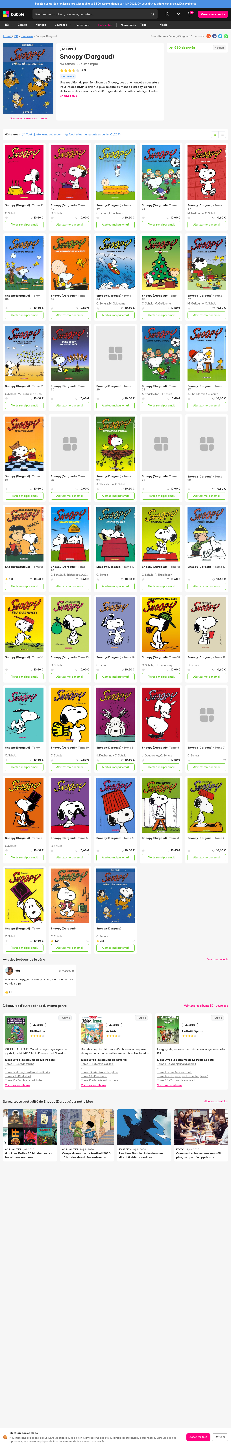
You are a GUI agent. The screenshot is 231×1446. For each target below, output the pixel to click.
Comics (22, 24)
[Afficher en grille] (214, 134)
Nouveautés (128, 25)
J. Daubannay (163, 665)
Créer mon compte (213, 14)
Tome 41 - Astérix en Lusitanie (99, 1080)
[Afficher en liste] (222, 134)
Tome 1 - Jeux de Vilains (19, 1064)
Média (163, 24)
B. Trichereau (72, 574)
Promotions (83, 25)
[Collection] (167, 14)
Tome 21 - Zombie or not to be (23, 1080)
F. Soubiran (116, 213)
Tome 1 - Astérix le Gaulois (97, 1064)
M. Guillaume (196, 213)
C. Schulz (11, 213)
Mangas (41, 24)
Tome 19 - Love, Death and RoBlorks (27, 1072)
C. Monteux (42, 394)
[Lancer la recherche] (152, 14)
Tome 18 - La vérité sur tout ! (174, 1072)
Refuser (220, 1437)
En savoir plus (187, 3)
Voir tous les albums (17, 1085)
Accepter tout (198, 1437)
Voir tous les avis (217, 959)
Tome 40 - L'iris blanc (94, 1076)
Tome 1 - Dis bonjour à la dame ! (176, 1064)
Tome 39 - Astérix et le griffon (99, 1072)
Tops (143, 24)
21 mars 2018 (66, 970)
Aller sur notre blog (216, 1101)
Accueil (7, 36)
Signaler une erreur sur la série (28, 118)
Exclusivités (105, 25)
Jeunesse (61, 24)
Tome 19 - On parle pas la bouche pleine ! (182, 1076)
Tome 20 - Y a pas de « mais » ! (176, 1080)
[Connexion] (178, 14)
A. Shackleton (150, 394)
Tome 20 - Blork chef (18, 1076)
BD (7, 24)
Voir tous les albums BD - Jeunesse (206, 1005)
